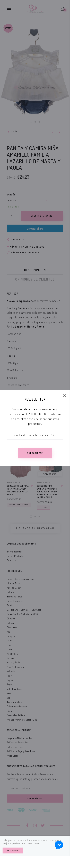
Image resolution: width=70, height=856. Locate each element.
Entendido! (13, 850)
